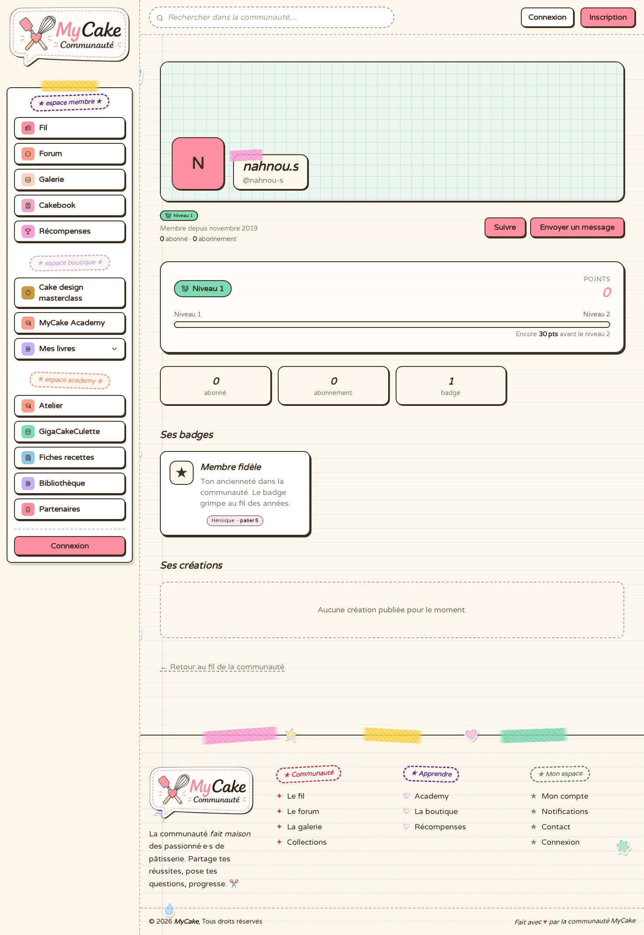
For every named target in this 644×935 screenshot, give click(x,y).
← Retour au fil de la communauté (222, 667)
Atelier (51, 405)
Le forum (303, 811)
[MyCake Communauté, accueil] (70, 37)
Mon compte (564, 796)
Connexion (70, 546)
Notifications (564, 811)
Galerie (51, 179)
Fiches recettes (66, 457)
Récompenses (65, 231)
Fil (43, 127)
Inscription (608, 17)
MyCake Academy (72, 322)
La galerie (304, 827)
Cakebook (57, 205)
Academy (431, 796)
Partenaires (59, 509)
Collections (307, 842)
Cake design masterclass (61, 293)
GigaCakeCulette (69, 431)
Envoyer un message (577, 227)
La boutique (436, 811)
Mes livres (57, 348)
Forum (50, 153)
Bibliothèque (62, 483)
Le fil (295, 796)
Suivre (505, 227)
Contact (555, 827)
